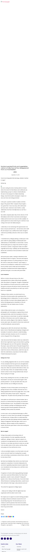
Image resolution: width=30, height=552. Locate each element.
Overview (19, 546)
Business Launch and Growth (21, 550)
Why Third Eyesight (6, 549)
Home (3, 546)
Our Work (19, 544)
